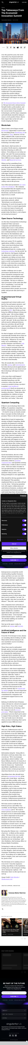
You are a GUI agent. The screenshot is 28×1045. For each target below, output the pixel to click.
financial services (15, 160)
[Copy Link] (24, 47)
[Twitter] (13, 1035)
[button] (14, 1010)
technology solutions (8, 251)
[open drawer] (2, 2)
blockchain (5, 130)
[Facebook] (10, 1035)
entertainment (20, 365)
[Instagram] (16, 1035)
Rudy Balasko (14, 877)
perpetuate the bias (14, 776)
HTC (11, 310)
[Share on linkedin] (14, 47)
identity (3, 160)
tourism (20, 626)
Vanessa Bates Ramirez (6, 20)
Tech (3, 7)
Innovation (16, 885)
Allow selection (14, 548)
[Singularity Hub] (14, 2)
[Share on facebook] (10, 47)
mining (12, 626)
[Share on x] (7, 47)
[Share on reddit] (17, 47)
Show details (20, 539)
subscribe (24, 2)
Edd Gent (4, 934)
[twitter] (2, 909)
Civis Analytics (6, 809)
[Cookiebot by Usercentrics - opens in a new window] (20, 496)
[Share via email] (21, 47)
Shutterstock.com (6, 879)
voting (11, 134)
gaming (10, 365)
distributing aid (20, 132)
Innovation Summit (14, 103)
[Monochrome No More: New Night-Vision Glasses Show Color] (11, 927)
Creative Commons (6, 885)
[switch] (24, 525)
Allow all (14, 543)
